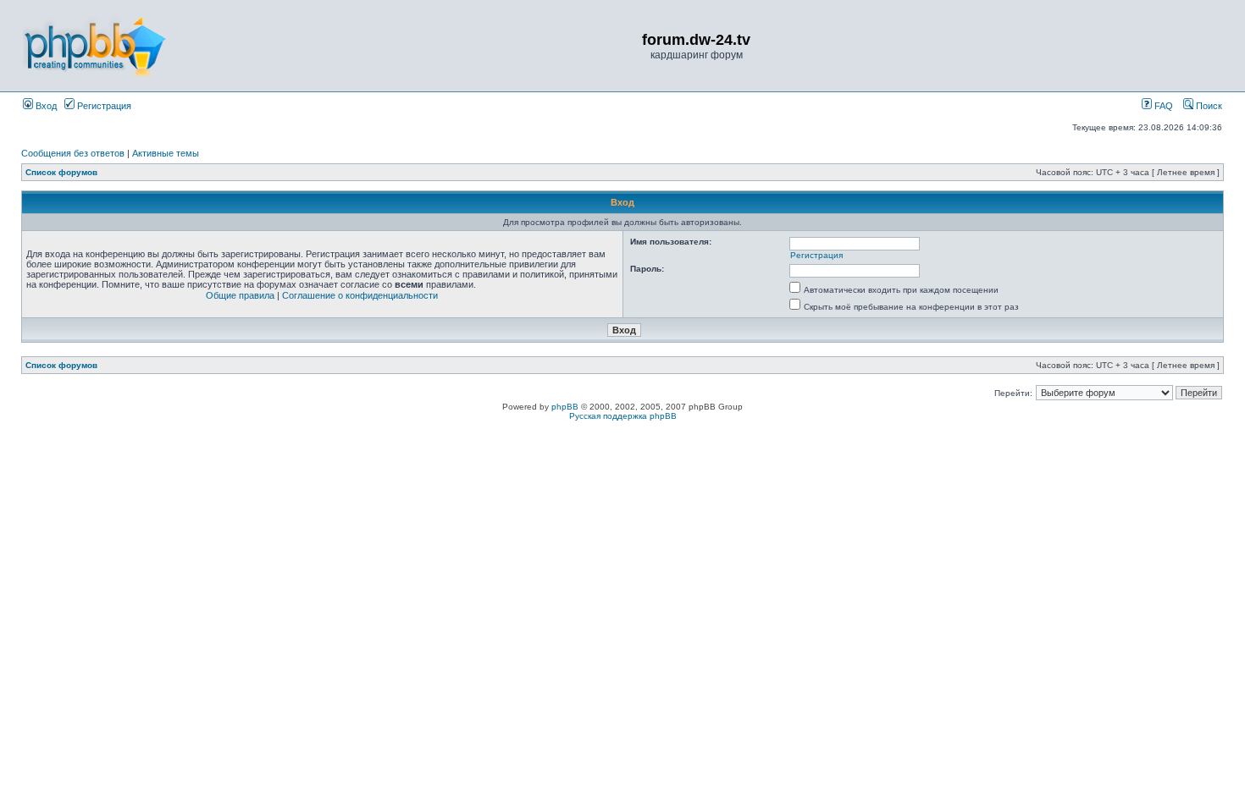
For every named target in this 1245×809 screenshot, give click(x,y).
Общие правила (240, 295)
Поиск (1207, 106)
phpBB (564, 406)
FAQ (1162, 106)
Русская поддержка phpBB (623, 416)
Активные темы (165, 153)
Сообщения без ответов (73, 153)
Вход (45, 106)
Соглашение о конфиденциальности (360, 295)
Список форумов (61, 172)
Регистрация (103, 106)
